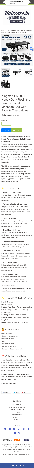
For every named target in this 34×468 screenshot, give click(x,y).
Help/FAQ (17, 412)
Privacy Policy (18, 454)
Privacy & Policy (17, 415)
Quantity (4, 120)
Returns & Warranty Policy (17, 407)
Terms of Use (17, 417)
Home (3, 30)
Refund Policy (27, 454)
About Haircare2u (17, 405)
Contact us (17, 420)
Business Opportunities (17, 410)
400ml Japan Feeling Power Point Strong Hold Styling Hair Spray (17, 4)
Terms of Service (8, 454)
